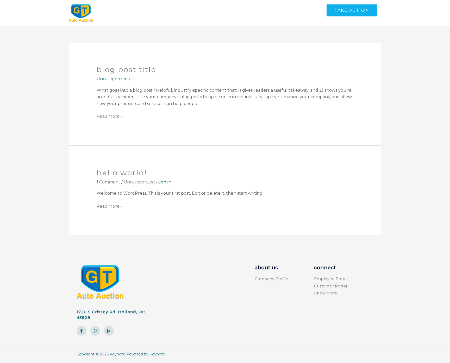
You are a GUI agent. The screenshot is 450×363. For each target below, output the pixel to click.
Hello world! (122, 172)
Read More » (110, 116)
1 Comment (108, 182)
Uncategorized (139, 182)
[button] (352, 10)
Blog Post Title (126, 69)
